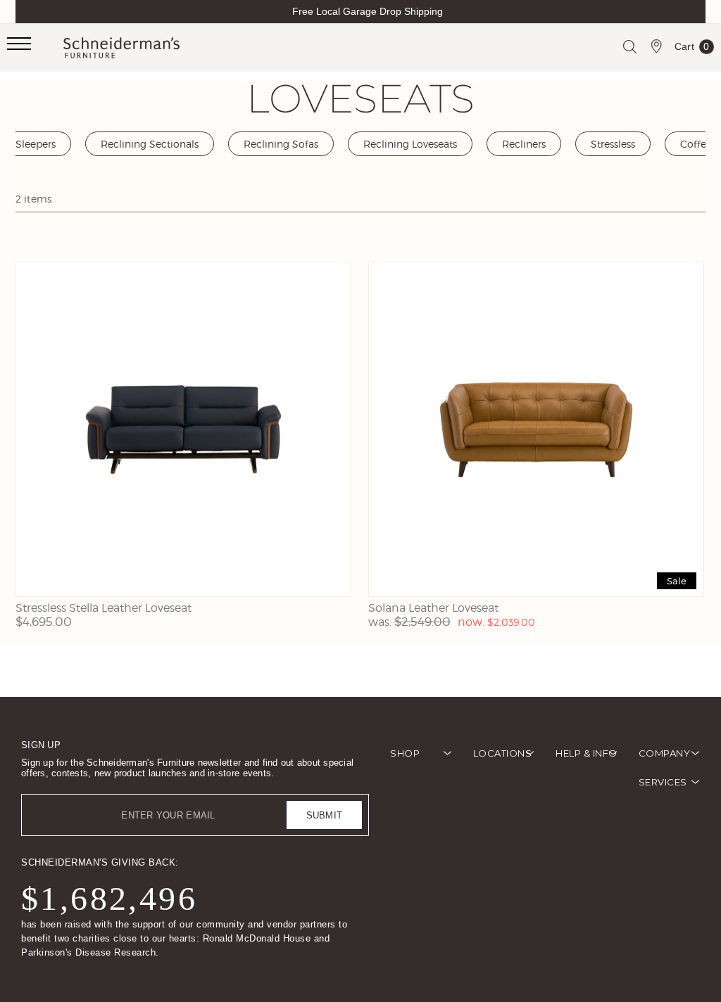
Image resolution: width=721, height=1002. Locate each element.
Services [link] (663, 782)
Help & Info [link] (586, 753)
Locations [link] (502, 753)
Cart (692, 49)
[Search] (629, 46)
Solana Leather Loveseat (433, 608)
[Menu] (35, 47)
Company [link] (665, 753)
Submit (324, 815)
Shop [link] (405, 753)
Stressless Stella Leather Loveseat (103, 608)
